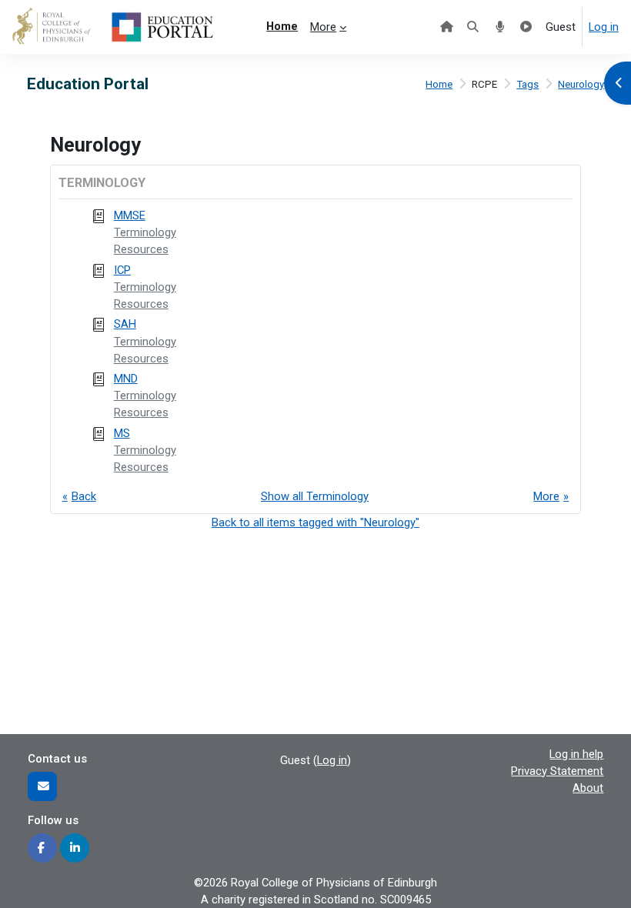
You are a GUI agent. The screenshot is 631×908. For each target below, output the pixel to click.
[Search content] (472, 27)
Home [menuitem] (282, 26)
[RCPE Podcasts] (499, 27)
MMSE (129, 215)
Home (439, 84)
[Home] (446, 27)
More (546, 496)
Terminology (145, 232)
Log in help (576, 754)
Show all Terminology (315, 496)
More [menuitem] (323, 27)
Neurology (581, 84)
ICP (122, 270)
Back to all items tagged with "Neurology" (315, 522)
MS (122, 433)
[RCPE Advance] (525, 27)
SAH (125, 324)
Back (84, 496)
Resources (141, 249)
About (588, 788)
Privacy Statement (557, 771)
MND (126, 379)
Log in (604, 27)
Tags (527, 84)
